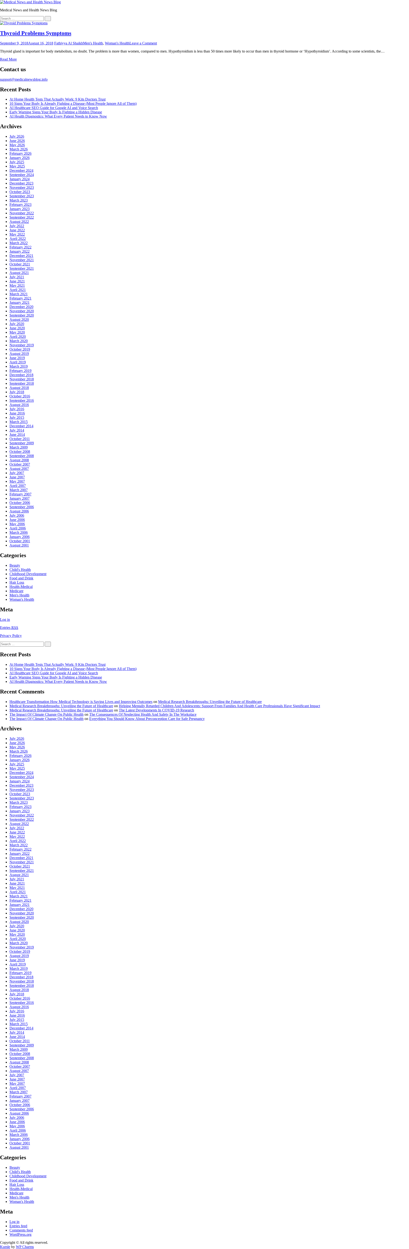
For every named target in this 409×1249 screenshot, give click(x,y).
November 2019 (21, 345)
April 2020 (17, 337)
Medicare (16, 591)
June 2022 (17, 230)
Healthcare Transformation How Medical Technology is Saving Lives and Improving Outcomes (80, 702)
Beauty (14, 565)
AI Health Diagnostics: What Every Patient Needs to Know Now (58, 116)
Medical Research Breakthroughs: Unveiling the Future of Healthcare (210, 702)
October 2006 (19, 503)
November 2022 (21, 213)
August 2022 (19, 222)
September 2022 (21, 217)
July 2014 (16, 430)
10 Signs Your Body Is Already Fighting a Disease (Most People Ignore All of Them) (73, 104)
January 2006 (19, 537)
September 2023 (21, 196)
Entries (9, 628)
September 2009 (21, 443)
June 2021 (17, 281)
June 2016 (17, 413)
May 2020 (17, 332)
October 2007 (19, 464)
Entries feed (18, 1226)
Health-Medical (21, 587)
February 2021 (20, 298)
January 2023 (19, 209)
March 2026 (18, 149)
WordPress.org (20, 1234)
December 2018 (21, 375)
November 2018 (21, 379)
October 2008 (19, 452)
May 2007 (17, 481)
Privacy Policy (11, 636)
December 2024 (21, 170)
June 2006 (17, 520)
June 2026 (17, 141)
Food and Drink (21, 578)
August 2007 (19, 469)
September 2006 (21, 507)
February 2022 (20, 247)
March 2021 (18, 294)
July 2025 (16, 162)
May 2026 (17, 145)
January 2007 (19, 498)
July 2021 (16, 277)
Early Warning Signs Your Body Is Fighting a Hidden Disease (55, 112)
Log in (5, 620)
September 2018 (21, 383)
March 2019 (18, 366)
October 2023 (19, 192)
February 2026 (20, 153)
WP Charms (25, 1247)
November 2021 (21, 260)
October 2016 (19, 396)
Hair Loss (16, 582)
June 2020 (17, 328)
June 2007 (17, 477)
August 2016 (19, 405)
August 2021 (19, 273)
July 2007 (16, 473)
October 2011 (19, 439)
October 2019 (19, 349)
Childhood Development (27, 574)
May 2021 (17, 285)
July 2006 (16, 515)
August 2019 (19, 354)
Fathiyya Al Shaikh (68, 43)
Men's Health (93, 43)
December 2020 (21, 307)
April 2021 (17, 290)
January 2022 (19, 251)
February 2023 (20, 205)
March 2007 (18, 490)
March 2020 (18, 341)
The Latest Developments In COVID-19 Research (156, 710)
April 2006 (17, 528)
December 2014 (21, 426)
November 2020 (21, 311)
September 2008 (21, 456)
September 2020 (21, 315)
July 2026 (16, 136)
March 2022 (18, 243)
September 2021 (21, 268)
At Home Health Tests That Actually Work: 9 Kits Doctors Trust (57, 99)
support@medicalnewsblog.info (24, 79)
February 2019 (20, 371)
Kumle (5, 1247)
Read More (8, 59)
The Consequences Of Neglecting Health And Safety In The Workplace (142, 714)
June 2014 (17, 435)
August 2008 (19, 460)
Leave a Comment (143, 43)
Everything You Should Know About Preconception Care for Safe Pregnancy (147, 719)
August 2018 (19, 388)
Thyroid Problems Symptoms (35, 33)
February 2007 (20, 494)
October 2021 (19, 264)
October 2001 (19, 541)
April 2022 (17, 239)
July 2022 (16, 226)
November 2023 (21, 187)
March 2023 (18, 200)
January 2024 (19, 179)
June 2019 (17, 358)
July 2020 (16, 324)
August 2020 (19, 320)
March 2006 (18, 532)
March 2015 (18, 422)
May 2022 (17, 234)
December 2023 (21, 183)
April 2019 (17, 362)
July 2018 (16, 392)
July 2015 (16, 417)
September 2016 (21, 400)
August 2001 (19, 545)
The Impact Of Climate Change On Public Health (46, 714)
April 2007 (17, 486)
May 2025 (17, 166)
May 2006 (17, 524)
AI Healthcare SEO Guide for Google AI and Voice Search (53, 108)
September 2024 (21, 175)
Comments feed (21, 1230)
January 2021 (19, 302)
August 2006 (19, 511)
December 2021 (21, 256)
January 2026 (19, 158)
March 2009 (18, 447)
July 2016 (16, 409)
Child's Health (20, 570)
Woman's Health (117, 43)
